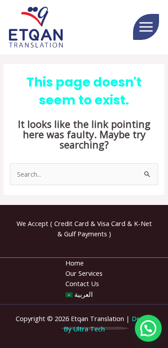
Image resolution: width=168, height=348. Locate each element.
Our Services (84, 273)
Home (74, 262)
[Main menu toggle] (146, 27)
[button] (148, 328)
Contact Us (82, 283)
